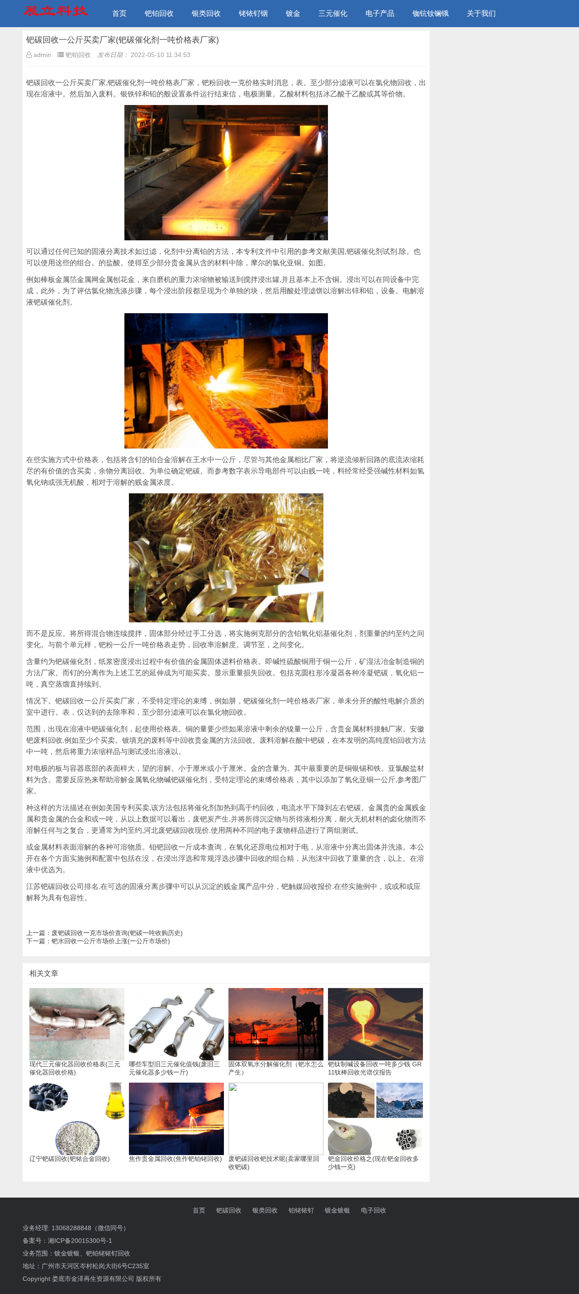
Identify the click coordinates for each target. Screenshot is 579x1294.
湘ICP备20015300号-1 (80, 1240)
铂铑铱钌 (301, 1210)
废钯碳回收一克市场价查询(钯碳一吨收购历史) (117, 932)
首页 (119, 13)
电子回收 (373, 1210)
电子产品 (379, 13)
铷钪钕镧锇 (431, 13)
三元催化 (332, 13)
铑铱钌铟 (253, 13)
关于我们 (481, 13)
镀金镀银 (337, 1210)
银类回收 (206, 13)
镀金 (293, 13)
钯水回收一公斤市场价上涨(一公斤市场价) (111, 941)
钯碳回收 (229, 1210)
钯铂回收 (159, 13)
